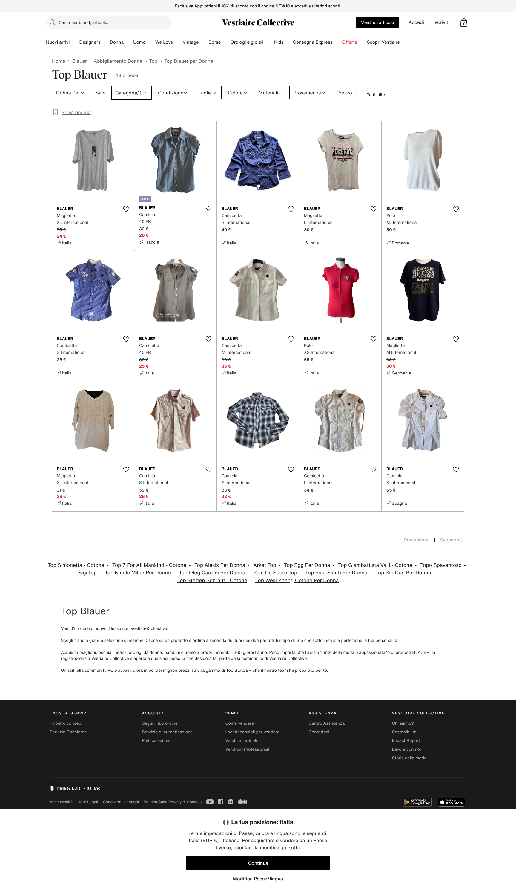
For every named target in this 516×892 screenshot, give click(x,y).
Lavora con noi (406, 749)
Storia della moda (409, 758)
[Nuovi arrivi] (74, 42)
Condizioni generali (121, 802)
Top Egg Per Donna (307, 565)
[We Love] (177, 42)
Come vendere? (240, 723)
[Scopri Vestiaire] (404, 42)
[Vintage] (203, 42)
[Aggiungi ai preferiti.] (126, 209)
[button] (464, 22)
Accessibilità (61, 802)
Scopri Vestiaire (383, 42)
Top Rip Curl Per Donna (403, 572)
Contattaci (319, 732)
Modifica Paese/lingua (258, 878)
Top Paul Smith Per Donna (336, 572)
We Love (164, 42)
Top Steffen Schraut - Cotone (212, 580)
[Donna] (128, 42)
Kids (278, 42)
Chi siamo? (403, 723)
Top (153, 61)
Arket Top (264, 565)
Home (58, 61)
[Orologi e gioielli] (269, 42)
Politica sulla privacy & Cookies (173, 802)
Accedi (416, 22)
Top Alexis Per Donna (219, 565)
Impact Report (406, 741)
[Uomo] (150, 42)
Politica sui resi (156, 741)
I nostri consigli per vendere (252, 732)
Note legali (87, 802)
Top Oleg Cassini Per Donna (212, 572)
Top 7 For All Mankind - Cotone (149, 565)
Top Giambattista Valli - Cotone (375, 565)
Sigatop (87, 572)
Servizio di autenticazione (167, 732)
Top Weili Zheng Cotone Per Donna (297, 580)
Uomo (139, 42)
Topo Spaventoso (441, 565)
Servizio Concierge (68, 732)
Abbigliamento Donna (118, 61)
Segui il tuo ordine (160, 723)
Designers (89, 42)
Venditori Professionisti (248, 749)
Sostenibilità (404, 732)
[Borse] (225, 42)
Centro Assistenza (327, 723)
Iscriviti (441, 22)
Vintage (190, 42)
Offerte (349, 42)
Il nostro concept (66, 723)
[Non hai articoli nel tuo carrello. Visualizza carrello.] (464, 22)
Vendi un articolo (377, 22)
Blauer (79, 61)
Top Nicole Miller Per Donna (138, 572)
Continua (258, 863)
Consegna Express (312, 42)
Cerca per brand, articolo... (85, 22)
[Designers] (105, 42)
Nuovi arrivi (58, 42)
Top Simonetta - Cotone (76, 565)
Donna (117, 42)
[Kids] (288, 42)
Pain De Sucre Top (275, 572)
